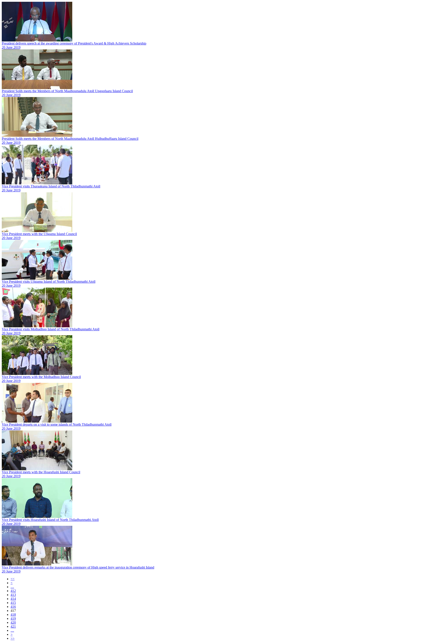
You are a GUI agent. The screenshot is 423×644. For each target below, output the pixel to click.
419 (13, 618)
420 (13, 622)
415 (13, 603)
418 (13, 614)
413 (13, 595)
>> (13, 638)
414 (13, 599)
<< (13, 579)
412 (13, 591)
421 (13, 626)
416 (13, 606)
